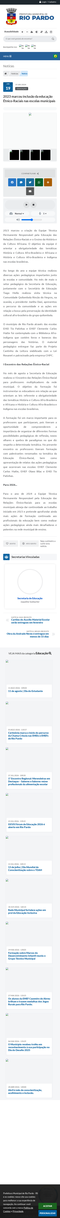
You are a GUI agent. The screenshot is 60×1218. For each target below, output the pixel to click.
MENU (6, 56)
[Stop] (33, 205)
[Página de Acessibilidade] (51, 32)
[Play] (26, 205)
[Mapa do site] (46, 32)
